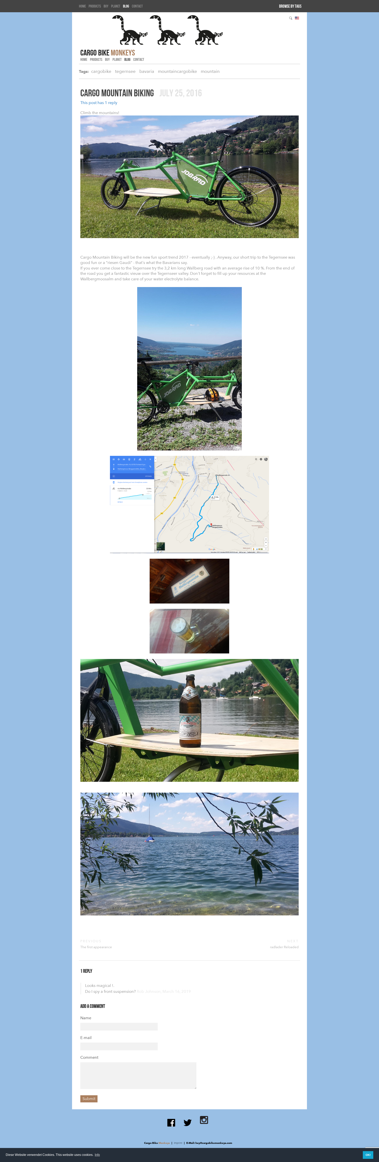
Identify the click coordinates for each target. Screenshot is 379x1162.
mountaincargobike (177, 71)
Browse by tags (290, 6)
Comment (89, 1057)
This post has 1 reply (98, 102)
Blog (126, 6)
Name (85, 1018)
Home (82, 6)
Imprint (178, 1142)
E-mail (86, 1037)
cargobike (101, 71)
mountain (210, 71)
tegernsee (125, 71)
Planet (115, 6)
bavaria (146, 71)
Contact (137, 6)
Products (95, 6)
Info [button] (97, 1154)
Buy (106, 6)
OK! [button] (368, 1154)
